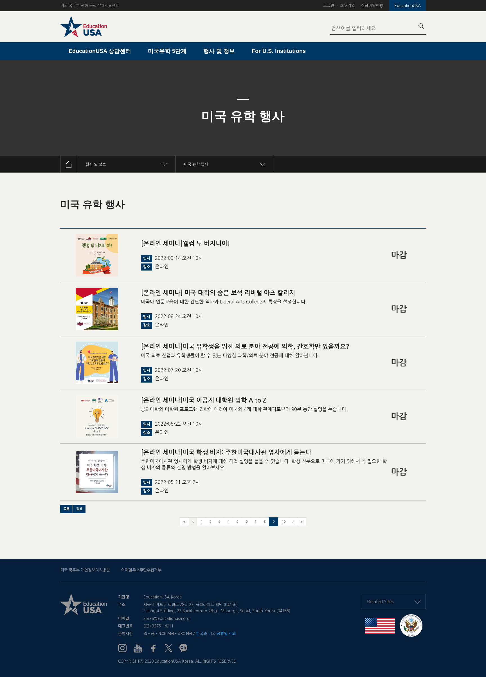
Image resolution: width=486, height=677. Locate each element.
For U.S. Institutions (279, 51)
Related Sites (380, 601)
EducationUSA (408, 6)
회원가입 (347, 6)
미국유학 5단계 (167, 51)
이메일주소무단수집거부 (141, 570)
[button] (66, 509)
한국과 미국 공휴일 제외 (216, 634)
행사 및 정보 (219, 51)
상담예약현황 (372, 6)
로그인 (328, 6)
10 (283, 521)
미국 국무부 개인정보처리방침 (85, 570)
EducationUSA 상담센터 (100, 51)
